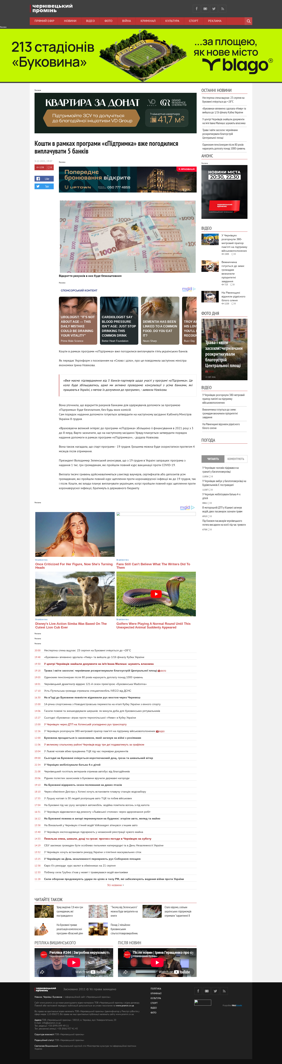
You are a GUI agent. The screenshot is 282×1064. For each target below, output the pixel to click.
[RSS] (222, 8)
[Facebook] (196, 8)
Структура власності (44, 1034)
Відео (90, 21)
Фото (108, 21)
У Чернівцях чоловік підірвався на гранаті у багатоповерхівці (220, 469)
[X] (214, 8)
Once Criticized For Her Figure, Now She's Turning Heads (74, 566)
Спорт (193, 21)
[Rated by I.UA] (202, 1005)
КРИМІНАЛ (156, 993)
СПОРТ (154, 1003)
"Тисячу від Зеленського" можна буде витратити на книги (124, 911)
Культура (172, 21)
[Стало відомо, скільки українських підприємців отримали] (152, 911)
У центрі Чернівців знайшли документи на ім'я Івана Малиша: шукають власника (223, 121)
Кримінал (148, 21)
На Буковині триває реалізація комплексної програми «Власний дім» (70, 929)
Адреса (38, 1020)
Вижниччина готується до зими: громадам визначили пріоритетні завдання (220, 413)
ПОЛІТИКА (156, 989)
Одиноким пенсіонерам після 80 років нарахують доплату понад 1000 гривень (223, 146)
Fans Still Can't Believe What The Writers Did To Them (153, 566)
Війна (126, 21)
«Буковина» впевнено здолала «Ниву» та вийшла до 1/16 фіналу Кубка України (224, 110)
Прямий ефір (44, 21)
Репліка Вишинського (55, 942)
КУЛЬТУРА (156, 998)
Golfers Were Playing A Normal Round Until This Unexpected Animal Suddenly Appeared (153, 625)
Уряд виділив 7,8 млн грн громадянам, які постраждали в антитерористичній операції (70, 915)
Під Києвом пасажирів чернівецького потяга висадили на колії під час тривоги (224, 522)
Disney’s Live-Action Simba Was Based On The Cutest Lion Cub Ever (71, 625)
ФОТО (153, 1013)
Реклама (214, 21)
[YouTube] (205, 8)
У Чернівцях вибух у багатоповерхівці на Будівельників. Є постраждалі (224, 483)
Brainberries (41, 560)
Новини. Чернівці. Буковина (48, 997)
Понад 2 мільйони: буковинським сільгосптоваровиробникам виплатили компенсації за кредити (125, 933)
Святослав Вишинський (46, 1046)
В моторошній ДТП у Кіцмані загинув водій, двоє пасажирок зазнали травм (222, 509)
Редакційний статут (44, 1040)
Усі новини (114, 885)
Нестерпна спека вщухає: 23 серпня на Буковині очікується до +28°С (223, 99)
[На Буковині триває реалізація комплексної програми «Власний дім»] (44, 929)
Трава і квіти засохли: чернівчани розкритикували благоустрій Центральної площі (220, 133)
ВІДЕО (154, 1008)
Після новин (129, 942)
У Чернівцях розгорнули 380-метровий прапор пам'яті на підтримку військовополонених (223, 398)
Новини (70, 21)
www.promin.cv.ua (125, 1005)
